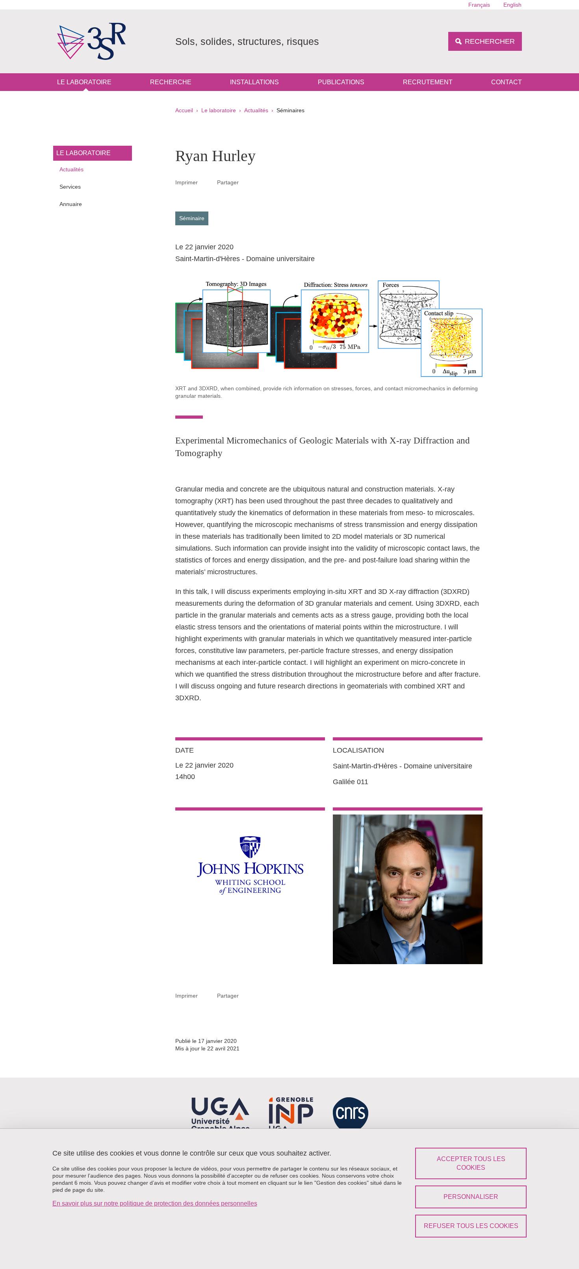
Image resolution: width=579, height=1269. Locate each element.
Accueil (184, 110)
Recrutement (428, 82)
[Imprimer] (207, 182)
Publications (341, 82)
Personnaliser (471, 1196)
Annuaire (70, 204)
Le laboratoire (84, 82)
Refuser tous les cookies (471, 1226)
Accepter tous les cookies (471, 1163)
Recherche (170, 82)
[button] (248, 182)
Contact (506, 82)
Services (70, 187)
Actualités (256, 110)
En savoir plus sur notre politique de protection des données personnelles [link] (154, 1203)
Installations (254, 82)
